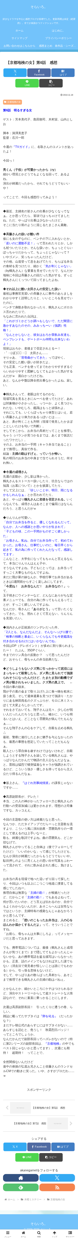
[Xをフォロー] (57, 1178)
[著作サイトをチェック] (21, 1178)
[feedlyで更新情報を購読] (21, 1187)
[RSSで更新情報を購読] (57, 1187)
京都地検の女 (14, 102)
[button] (51, 83)
